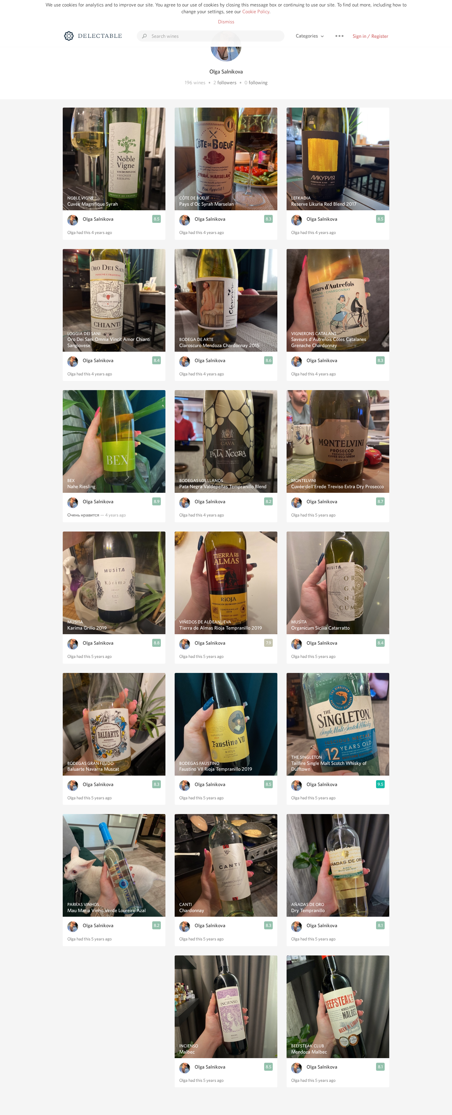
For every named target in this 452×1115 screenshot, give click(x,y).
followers (226, 82)
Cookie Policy (255, 11)
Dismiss (226, 22)
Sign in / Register (370, 36)
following (258, 82)
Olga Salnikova (98, 219)
